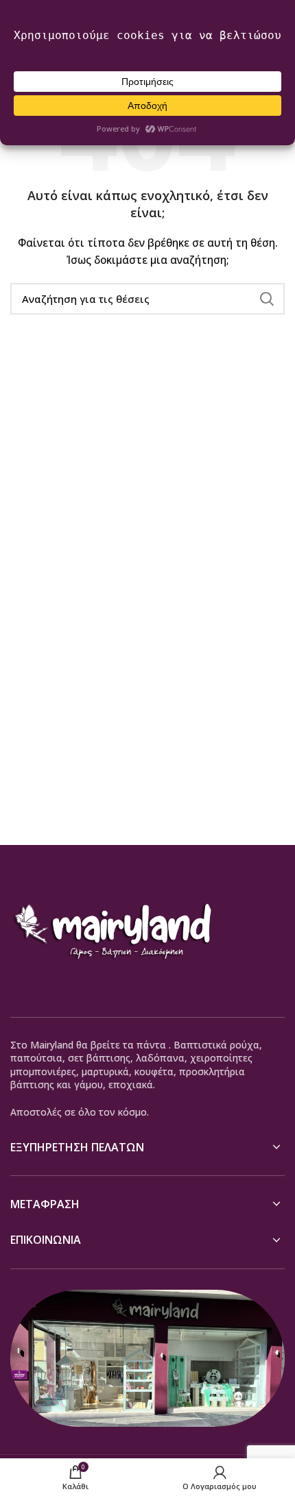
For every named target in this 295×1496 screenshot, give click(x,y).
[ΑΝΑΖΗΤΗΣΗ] (266, 299)
